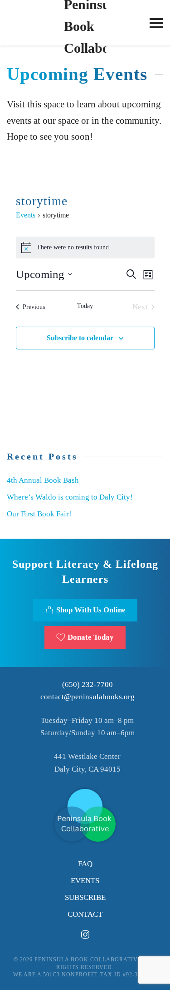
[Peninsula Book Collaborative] (85, 814)
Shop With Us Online (91, 610)
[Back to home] (85, 22)
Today (85, 306)
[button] (156, 22)
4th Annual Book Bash (43, 480)
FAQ (85, 863)
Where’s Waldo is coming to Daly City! (70, 497)
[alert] (85, 247)
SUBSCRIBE (85, 897)
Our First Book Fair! (39, 514)
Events (25, 215)
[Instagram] (85, 933)
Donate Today (91, 637)
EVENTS (85, 880)
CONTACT (85, 914)
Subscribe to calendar (80, 338)
